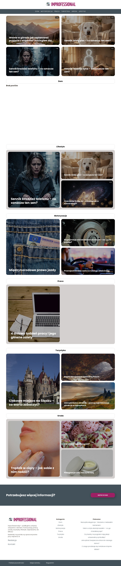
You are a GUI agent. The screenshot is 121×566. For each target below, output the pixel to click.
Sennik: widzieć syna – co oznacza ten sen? (86, 70)
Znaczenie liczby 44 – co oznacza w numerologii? (81, 202)
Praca (57, 11)
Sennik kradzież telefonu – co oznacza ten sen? (31, 70)
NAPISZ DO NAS (103, 495)
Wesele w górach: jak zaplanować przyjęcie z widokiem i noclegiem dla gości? (30, 39)
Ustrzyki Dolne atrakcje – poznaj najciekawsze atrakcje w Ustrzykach (86, 404)
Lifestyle (82, 11)
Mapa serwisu (35, 563)
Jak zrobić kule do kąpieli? (77, 444)
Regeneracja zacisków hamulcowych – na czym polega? (87, 240)
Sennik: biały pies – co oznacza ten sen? (87, 40)
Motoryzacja (47, 11)
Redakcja (12, 540)
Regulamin (50, 563)
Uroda (74, 11)
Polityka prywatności (16, 563)
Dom (37, 11)
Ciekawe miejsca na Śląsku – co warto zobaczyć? (31, 402)
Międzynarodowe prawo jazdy (32, 270)
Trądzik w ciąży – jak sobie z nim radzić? (32, 470)
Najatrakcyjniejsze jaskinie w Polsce (81, 376)
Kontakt (11, 544)
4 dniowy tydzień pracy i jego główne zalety (33, 335)
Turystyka (65, 11)
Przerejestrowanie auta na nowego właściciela (86, 271)
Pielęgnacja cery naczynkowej (79, 472)
